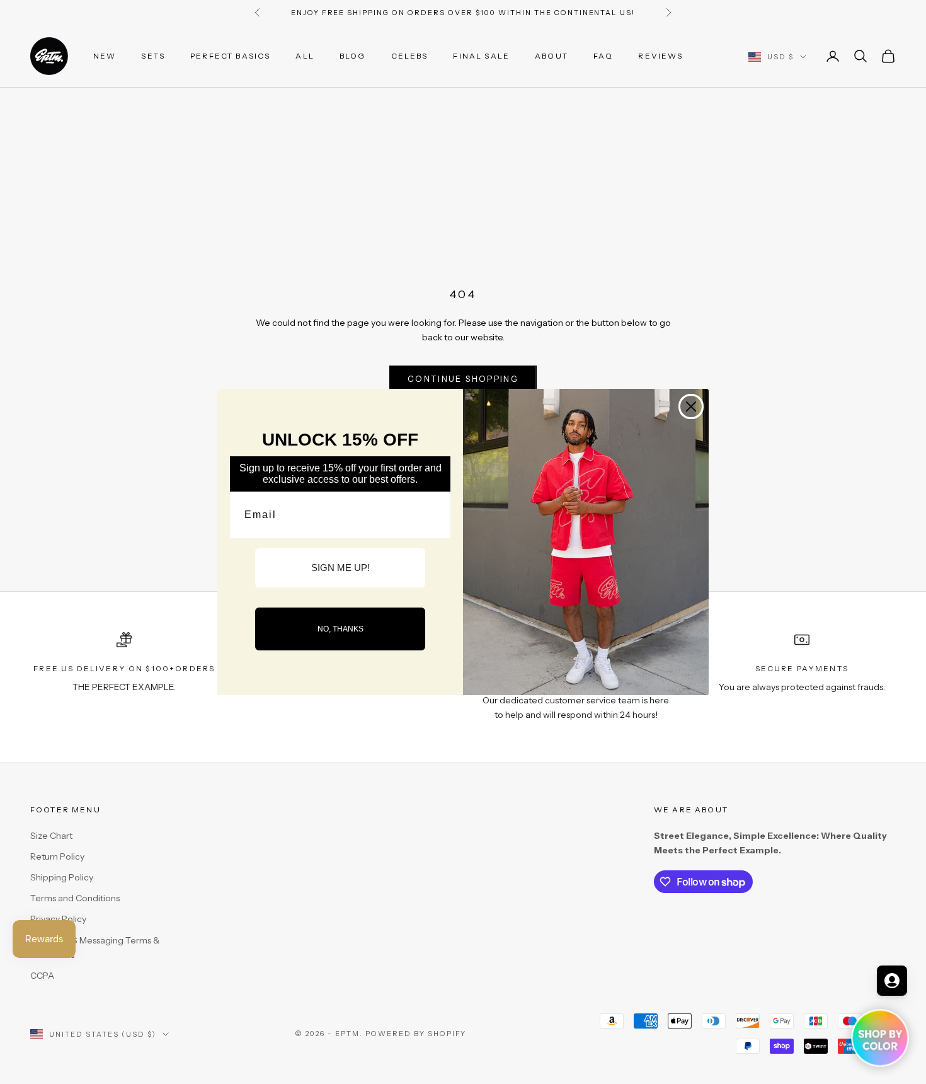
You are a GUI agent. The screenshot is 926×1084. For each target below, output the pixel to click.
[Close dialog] (691, 406)
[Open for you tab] (892, 981)
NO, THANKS (340, 629)
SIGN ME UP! (340, 567)
